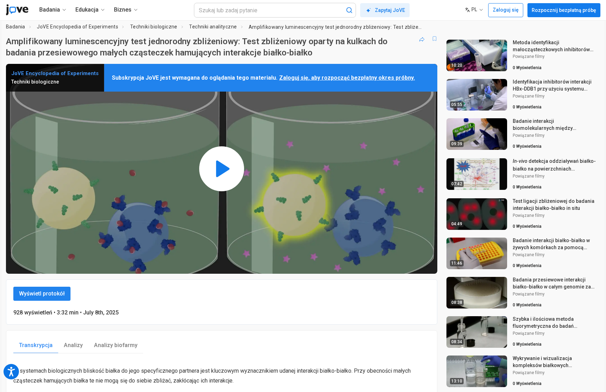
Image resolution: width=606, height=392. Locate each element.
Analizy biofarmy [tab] (115, 345)
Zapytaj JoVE (390, 10)
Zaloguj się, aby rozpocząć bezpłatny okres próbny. (347, 77)
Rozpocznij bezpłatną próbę (564, 10)
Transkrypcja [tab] (36, 345)
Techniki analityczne (213, 26)
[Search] (349, 10)
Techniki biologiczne (153, 26)
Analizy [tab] (73, 345)
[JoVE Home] (17, 9)
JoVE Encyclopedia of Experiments (77, 26)
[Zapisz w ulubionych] (434, 38)
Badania (15, 26)
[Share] (422, 38)
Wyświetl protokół (42, 293)
